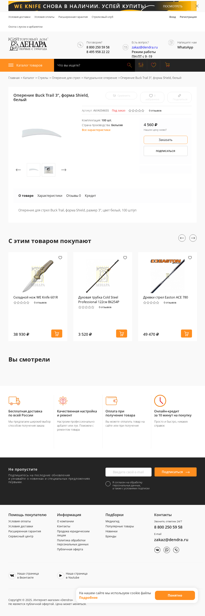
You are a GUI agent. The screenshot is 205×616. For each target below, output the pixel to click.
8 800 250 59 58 (168, 527)
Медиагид (112, 521)
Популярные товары (120, 526)
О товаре (25, 195)
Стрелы (42, 78)
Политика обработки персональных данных (72, 542)
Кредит (90, 195)
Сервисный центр (20, 536)
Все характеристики (96, 130)
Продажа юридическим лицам (73, 533)
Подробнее (88, 597)
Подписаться (173, 472)
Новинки (112, 531)
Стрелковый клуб (102, 17)
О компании (65, 521)
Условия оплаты (44, 17)
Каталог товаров (29, 65)
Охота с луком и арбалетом (25, 26)
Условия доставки (19, 17)
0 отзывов (155, 110)
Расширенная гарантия (73, 17)
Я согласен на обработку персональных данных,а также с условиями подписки (131, 485)
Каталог (28, 78)
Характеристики (49, 195)
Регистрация (188, 17)
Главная (14, 78)
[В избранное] (60, 258)
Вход (172, 17)
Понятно (175, 595)
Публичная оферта (70, 549)
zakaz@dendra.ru (145, 47)
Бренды (111, 536)
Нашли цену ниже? (155, 130)
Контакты (63, 526)
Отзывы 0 (73, 195)
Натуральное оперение (100, 78)
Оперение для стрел (65, 78)
